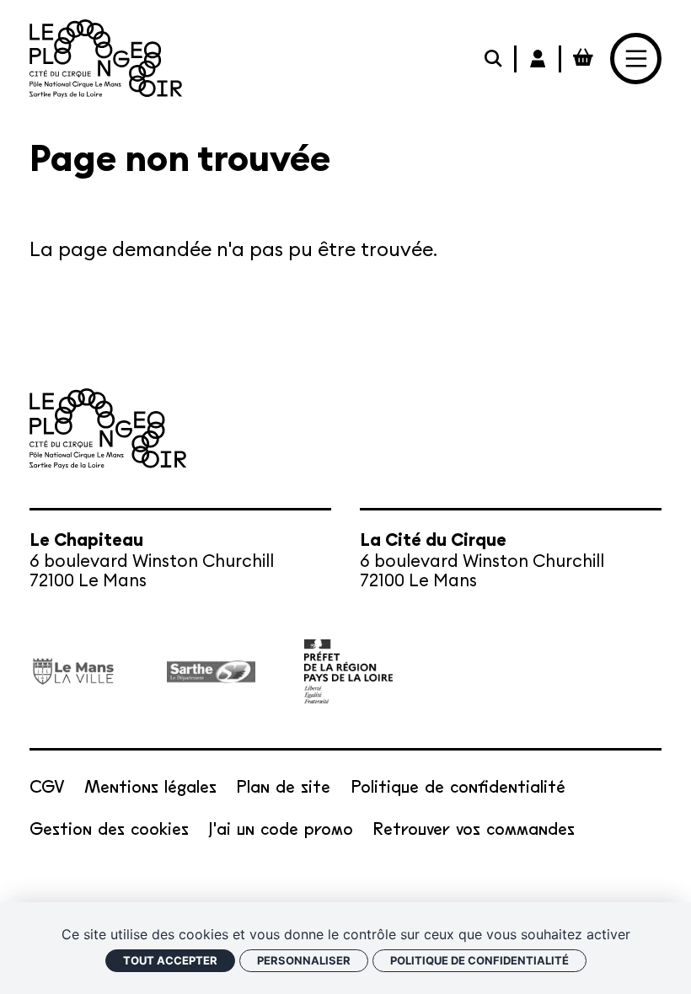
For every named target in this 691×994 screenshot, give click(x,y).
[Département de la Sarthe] (211, 671)
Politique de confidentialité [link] (479, 960)
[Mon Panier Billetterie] (583, 58)
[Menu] (636, 58)
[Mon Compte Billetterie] (538, 58)
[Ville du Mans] (73, 671)
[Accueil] (105, 58)
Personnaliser (304, 960)
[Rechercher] (495, 58)
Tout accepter (170, 960)
